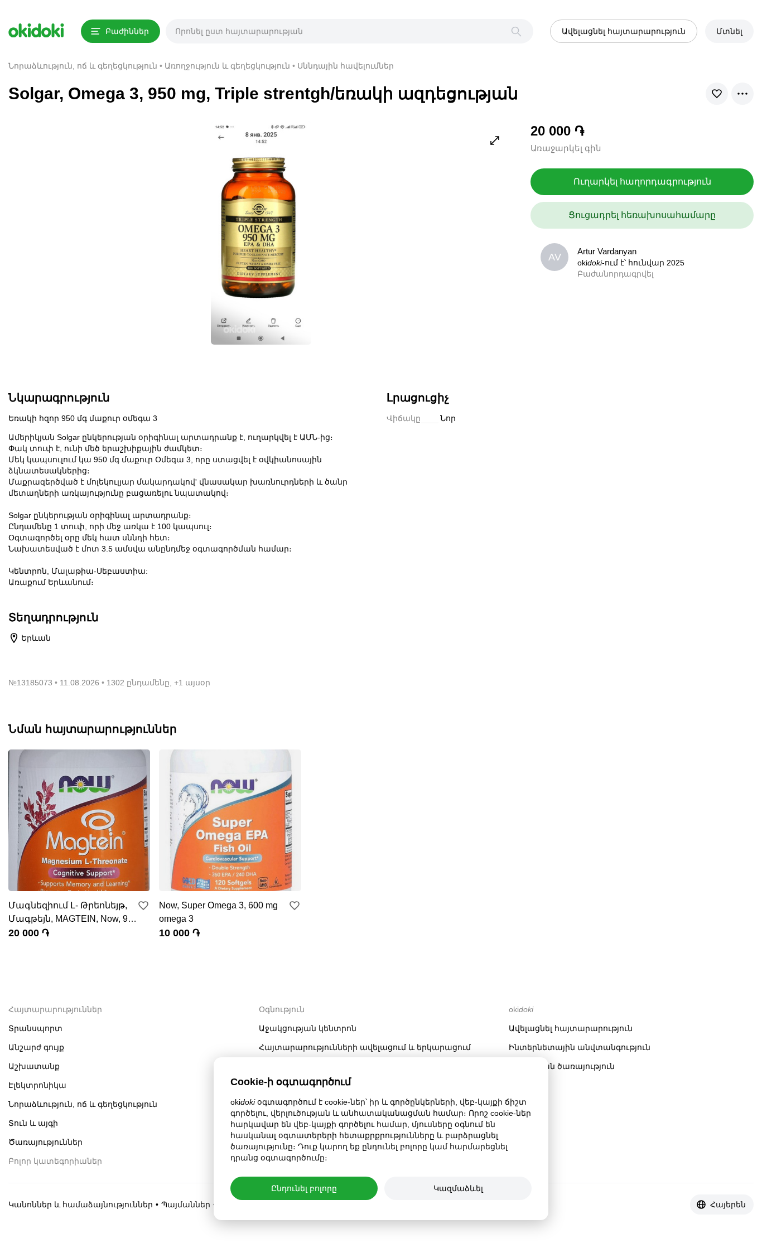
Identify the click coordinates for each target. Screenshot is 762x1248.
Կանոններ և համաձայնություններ (80, 1204)
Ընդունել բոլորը (304, 1188)
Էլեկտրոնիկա (37, 1085)
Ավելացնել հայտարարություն (571, 1028)
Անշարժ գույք (36, 1047)
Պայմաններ (185, 1204)
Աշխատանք (34, 1066)
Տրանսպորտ (35, 1028)
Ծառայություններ (45, 1142)
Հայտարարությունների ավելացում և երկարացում (365, 1047)
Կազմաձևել (458, 1188)
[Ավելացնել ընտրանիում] (143, 905)
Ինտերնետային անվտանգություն (579, 1047)
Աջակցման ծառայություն (562, 1066)
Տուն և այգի (33, 1123)
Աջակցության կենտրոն (307, 1028)
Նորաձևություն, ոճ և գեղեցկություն (82, 1104)
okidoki (36, 30)
